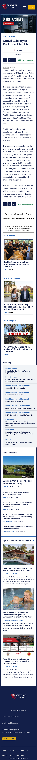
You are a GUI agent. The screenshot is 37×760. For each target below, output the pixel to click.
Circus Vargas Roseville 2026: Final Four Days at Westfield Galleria (20, 380)
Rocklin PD (12, 67)
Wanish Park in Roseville (14, 395)
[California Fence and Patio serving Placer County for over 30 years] (18, 554)
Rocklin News (9, 36)
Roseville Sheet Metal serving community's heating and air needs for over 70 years (18, 661)
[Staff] (15, 50)
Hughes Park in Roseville (14, 401)
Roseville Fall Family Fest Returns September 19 (17, 372)
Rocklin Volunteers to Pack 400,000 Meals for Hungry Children (16, 264)
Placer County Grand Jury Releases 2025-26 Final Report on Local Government (18, 306)
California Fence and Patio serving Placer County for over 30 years (17, 569)
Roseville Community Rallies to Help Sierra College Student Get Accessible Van (19, 434)
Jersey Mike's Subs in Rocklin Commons (20, 408)
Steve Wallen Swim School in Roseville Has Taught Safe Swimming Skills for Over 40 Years (17, 615)
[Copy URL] (14, 60)
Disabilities (9, 419)
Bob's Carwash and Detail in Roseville (19, 415)
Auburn (6, 270)
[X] (10, 60)
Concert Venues (8, 532)
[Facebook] (5, 60)
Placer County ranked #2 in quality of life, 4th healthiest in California (18, 349)
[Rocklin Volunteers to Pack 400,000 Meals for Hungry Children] (18, 249)
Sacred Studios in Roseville (15, 388)
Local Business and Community (17, 385)
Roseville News (11, 368)
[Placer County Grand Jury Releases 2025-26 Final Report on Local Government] (18, 291)
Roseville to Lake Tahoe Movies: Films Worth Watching (16, 493)
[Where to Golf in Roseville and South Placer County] (18, 467)
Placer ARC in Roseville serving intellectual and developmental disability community (20, 423)
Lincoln (8, 440)
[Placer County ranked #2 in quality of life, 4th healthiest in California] (18, 334)
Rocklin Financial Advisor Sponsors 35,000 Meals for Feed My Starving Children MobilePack (17, 516)
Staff (21, 50)
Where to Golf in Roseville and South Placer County (18, 443)
